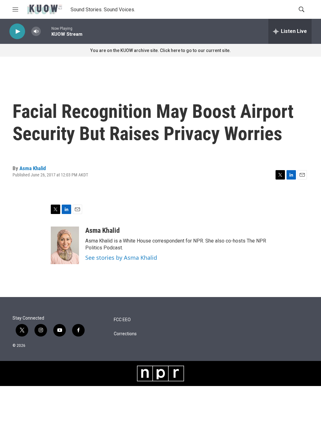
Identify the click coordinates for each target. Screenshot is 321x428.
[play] (17, 31)
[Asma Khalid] (65, 245)
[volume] (36, 31)
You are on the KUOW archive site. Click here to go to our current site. (160, 50)
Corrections (125, 333)
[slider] (46, 31)
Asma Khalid (32, 168)
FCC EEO (122, 319)
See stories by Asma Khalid (121, 257)
